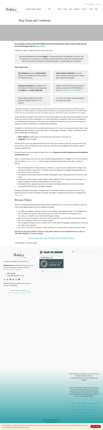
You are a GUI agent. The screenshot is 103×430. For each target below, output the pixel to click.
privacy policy (40, 46)
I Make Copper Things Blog (18, 290)
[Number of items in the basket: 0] (49, 9)
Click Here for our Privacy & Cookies (47, 238)
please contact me (32, 161)
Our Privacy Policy (51, 422)
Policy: (71, 238)
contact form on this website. (71, 90)
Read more (18, 195)
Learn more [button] (25, 427)
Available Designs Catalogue (12, 269)
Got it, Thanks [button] (96, 426)
